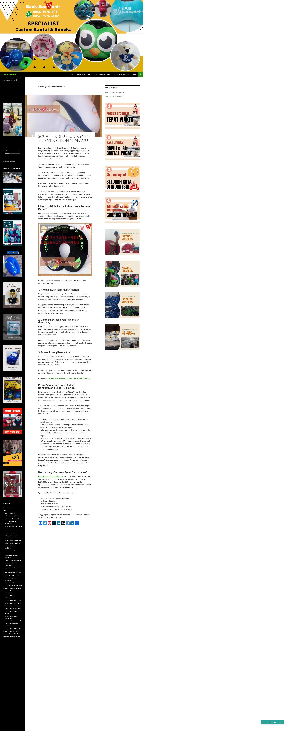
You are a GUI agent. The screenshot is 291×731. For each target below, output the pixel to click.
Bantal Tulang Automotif (12, 575)
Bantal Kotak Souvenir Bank (13, 621)
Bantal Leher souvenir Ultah (13, 531)
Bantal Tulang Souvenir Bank (13, 583)
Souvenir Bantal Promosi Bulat (12, 588)
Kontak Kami (81, 74)
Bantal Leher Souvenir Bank (13, 519)
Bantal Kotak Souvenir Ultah (13, 628)
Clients (89, 74)
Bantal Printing (7, 508)
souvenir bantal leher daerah (13, 560)
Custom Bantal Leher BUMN (13, 540)
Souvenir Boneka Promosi (11, 631)
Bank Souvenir (10, 74)
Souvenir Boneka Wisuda (10, 634)
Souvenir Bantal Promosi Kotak (12, 606)
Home (72, 74)
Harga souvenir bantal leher (49, 476)
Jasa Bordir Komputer (102, 74)
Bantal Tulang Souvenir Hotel (13, 585)
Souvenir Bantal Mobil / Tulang (12, 572)
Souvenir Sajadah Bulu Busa (11, 636)
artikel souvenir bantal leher (13, 516)
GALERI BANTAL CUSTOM (121, 74)
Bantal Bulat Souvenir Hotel (13, 603)
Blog (134, 74)
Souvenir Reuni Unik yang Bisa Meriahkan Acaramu (64, 138)
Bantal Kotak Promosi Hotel (13, 608)
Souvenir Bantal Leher (9, 513)
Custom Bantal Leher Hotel (12, 543)
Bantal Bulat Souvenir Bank (13, 600)
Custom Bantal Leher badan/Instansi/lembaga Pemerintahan (12, 536)
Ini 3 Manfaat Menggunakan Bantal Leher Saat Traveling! (68, 378)
